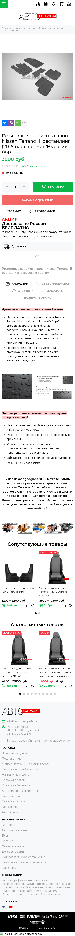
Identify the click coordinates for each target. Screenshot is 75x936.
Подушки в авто (13, 796)
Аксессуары (10, 812)
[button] (36, 613)
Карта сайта (49, 928)
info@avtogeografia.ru (22, 721)
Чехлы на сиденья (14, 753)
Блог (5, 835)
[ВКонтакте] (5, 123)
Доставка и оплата (15, 830)
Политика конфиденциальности (24, 862)
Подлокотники (12, 758)
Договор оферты (13, 851)
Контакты (8, 825)
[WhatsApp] (18, 123)
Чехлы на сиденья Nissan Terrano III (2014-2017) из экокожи (54, 592)
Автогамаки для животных (20, 790)
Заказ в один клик (37, 200)
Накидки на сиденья (16, 774)
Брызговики (10, 807)
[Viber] (11, 123)
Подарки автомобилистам (20, 769)
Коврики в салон (13, 780)
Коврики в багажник (16, 785)
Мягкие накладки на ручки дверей (26, 764)
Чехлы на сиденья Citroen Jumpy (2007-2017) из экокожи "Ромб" (17, 672)
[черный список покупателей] (21, 933)
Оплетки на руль (13, 801)
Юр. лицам (9, 868)
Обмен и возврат (14, 846)
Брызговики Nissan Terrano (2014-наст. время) (18, 590)
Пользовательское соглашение (23, 857)
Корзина (8, 841)
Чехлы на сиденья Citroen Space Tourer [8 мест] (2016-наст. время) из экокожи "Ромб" (55, 672)
